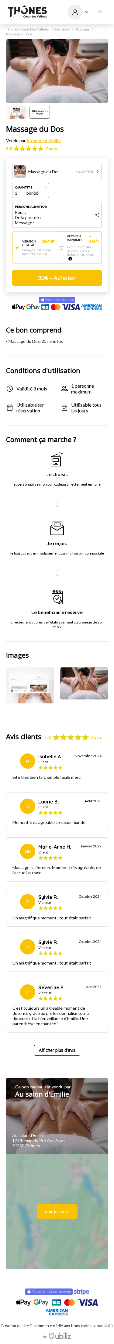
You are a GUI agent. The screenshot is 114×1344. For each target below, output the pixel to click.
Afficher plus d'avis (57, 1050)
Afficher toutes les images (40, 112)
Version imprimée (83, 238)
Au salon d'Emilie (43, 140)
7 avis (51, 148)
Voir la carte (57, 1211)
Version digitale (38, 243)
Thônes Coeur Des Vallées (27, 29)
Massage (81, 29)
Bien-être (62, 29)
